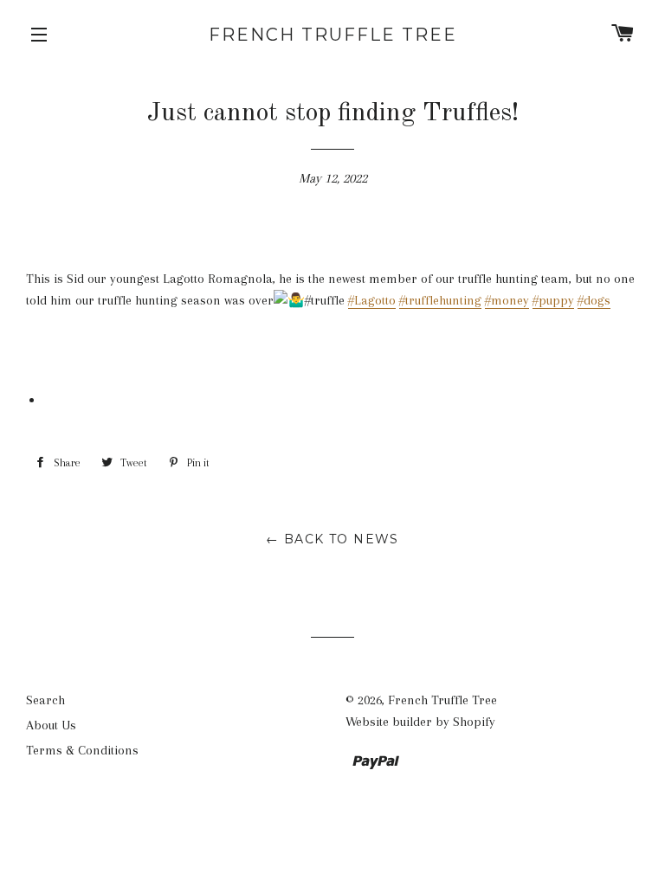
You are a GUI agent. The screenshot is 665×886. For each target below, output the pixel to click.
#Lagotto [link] (372, 300)
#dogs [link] (594, 300)
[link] (332, 322)
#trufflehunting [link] (440, 300)
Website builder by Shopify (420, 721)
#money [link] (507, 300)
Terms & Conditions (82, 750)
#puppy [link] (553, 300)
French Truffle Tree (333, 34)
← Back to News (332, 539)
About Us (51, 725)
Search (45, 700)
